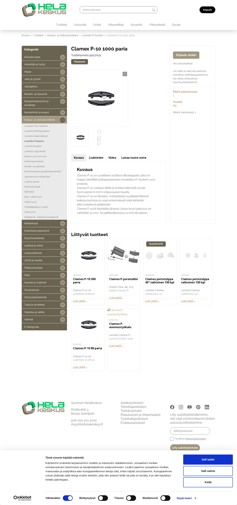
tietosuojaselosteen (195, 439)
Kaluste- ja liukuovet (35, 93)
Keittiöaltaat (31, 223)
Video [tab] (112, 158)
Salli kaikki (208, 459)
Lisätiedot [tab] (96, 158)
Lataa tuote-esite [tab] (133, 158)
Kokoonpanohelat (33, 161)
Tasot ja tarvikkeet (34, 304)
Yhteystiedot (157, 24)
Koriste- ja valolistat (34, 166)
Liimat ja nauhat (33, 260)
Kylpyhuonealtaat (34, 238)
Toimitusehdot (131, 411)
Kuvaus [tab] (79, 158)
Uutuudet (80, 24)
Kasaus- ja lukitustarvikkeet (62, 35)
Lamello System (32, 146)
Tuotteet (61, 24)
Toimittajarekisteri (133, 407)
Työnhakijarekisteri (134, 419)
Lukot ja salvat (31, 181)
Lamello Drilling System (37, 131)
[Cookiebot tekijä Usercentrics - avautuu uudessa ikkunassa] (22, 498)
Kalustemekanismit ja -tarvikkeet (37, 103)
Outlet (97, 24)
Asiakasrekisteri (132, 403)
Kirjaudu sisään (186, 55)
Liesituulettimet (33, 252)
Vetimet (28, 319)
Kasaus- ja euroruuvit (35, 156)
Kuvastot (136, 24)
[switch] (103, 498)
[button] (125, 74)
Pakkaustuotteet (33, 267)
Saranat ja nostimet (35, 282)
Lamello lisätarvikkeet (36, 136)
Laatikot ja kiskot (33, 245)
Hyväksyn (190, 439)
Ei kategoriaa (31, 326)
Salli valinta (208, 470)
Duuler (176, 24)
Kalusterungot (32, 56)
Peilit (27, 275)
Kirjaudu (207, 9)
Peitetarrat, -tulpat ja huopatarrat (41, 217)
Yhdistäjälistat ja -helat (36, 207)
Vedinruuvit (30, 202)
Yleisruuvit (29, 212)
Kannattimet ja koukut (36, 112)
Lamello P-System (92, 35)
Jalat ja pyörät (32, 79)
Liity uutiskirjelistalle (185, 447)
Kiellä (208, 482)
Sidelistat (29, 191)
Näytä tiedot (184, 498)
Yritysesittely (116, 24)
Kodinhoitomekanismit (36, 230)
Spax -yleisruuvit (33, 196)
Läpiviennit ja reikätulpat (37, 176)
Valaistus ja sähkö (34, 312)
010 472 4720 (87, 420)
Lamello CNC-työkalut (36, 126)
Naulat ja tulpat (32, 186)
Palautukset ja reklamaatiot (140, 415)
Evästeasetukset (133, 423)
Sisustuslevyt (31, 289)
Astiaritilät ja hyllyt (34, 64)
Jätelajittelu (30, 86)
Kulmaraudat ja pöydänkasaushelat (42, 171)
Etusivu (26, 35)
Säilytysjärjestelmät (35, 297)
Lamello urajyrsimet (34, 151)
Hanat (27, 71)
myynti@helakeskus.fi (87, 424)
